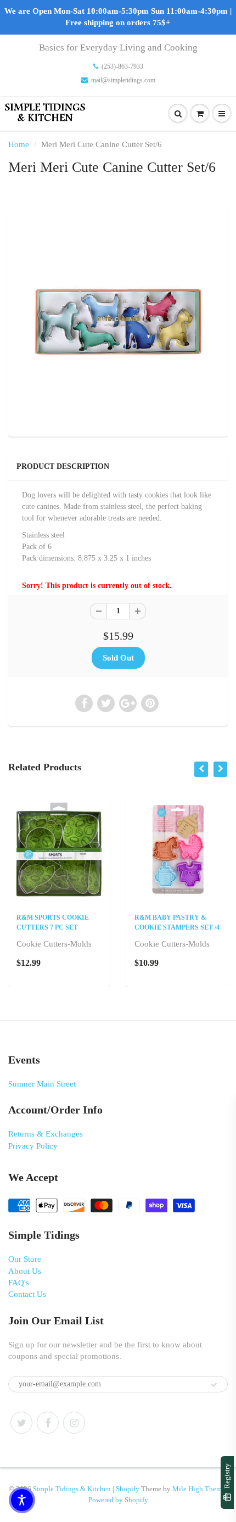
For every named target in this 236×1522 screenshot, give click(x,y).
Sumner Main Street (42, 1083)
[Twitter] (21, 1423)
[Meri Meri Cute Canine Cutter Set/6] (118, 321)
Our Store (24, 1259)
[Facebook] (48, 1423)
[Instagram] (74, 1423)
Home (18, 144)
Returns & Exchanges (45, 1133)
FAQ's (18, 1282)
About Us (24, 1271)
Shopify (127, 1489)
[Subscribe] (214, 1385)
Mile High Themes (200, 1489)
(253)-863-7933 (122, 66)
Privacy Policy (33, 1146)
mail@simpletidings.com (123, 80)
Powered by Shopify (118, 1500)
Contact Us (27, 1294)
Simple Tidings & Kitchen (72, 1489)
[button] (22, 1500)
